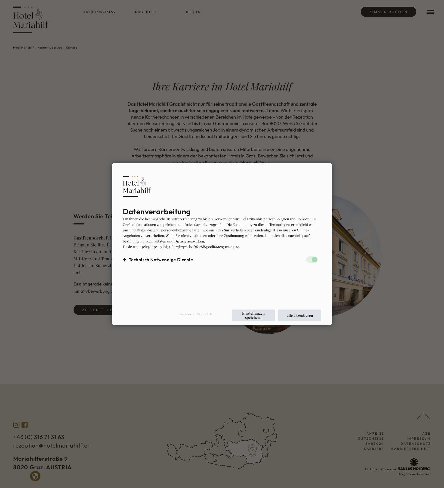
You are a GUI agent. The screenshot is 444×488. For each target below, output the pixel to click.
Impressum (187, 314)
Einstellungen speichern (253, 315)
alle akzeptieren (300, 315)
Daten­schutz (204, 314)
